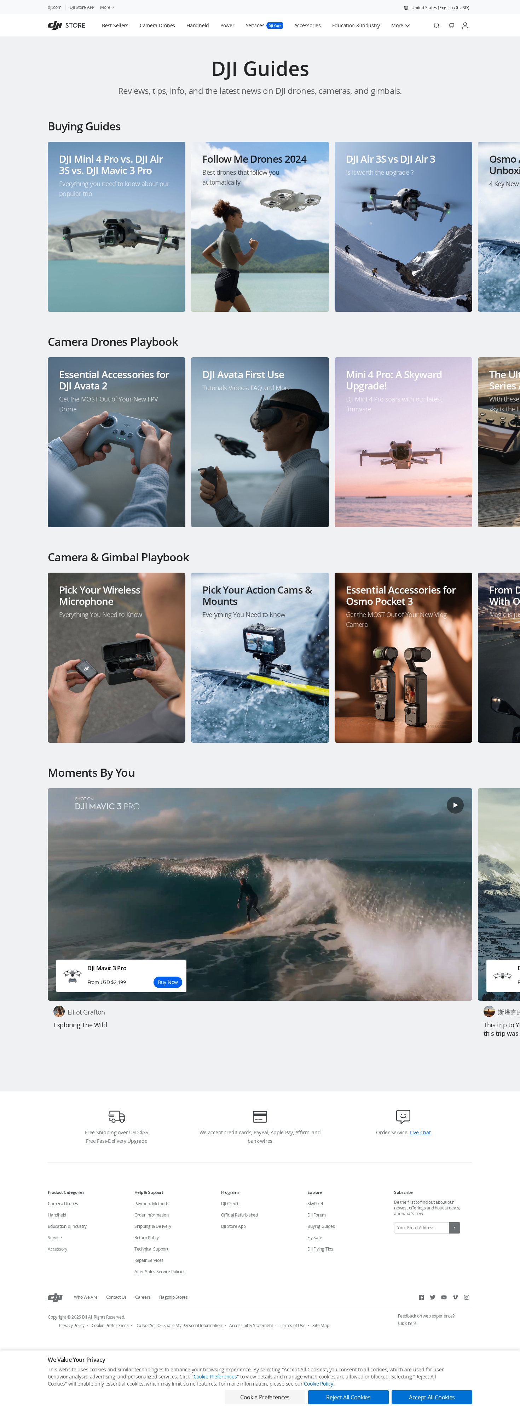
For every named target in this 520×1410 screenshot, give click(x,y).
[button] (436, 8)
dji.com (54, 7)
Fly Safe (314, 1238)
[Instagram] (466, 1297)
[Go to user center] (465, 25)
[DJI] (55, 1297)
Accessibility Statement (251, 1325)
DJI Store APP (82, 7)
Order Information (151, 1215)
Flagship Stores (173, 1297)
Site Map (320, 1325)
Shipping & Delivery (152, 1226)
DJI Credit (230, 1204)
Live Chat (420, 1132)
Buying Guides (321, 1226)
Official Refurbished (239, 1215)
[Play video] (455, 805)
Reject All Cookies (348, 1397)
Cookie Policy (318, 1383)
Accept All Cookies (432, 1397)
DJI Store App (233, 1226)
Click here (407, 1323)
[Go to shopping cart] (451, 25)
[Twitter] (432, 1297)
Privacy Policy (72, 1325)
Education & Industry (67, 1226)
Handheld (57, 1215)
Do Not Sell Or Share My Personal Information (178, 1325)
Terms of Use (292, 1325)
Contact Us (116, 1297)
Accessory (57, 1249)
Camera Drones (63, 1204)
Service (55, 1238)
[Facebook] (421, 1297)
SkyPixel (315, 1204)
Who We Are (86, 1297)
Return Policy (146, 1238)
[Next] (496, 221)
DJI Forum (316, 1215)
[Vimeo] (455, 1297)
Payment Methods (151, 1204)
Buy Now (168, 982)
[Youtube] (444, 1297)
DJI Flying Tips (320, 1249)
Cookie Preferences (110, 1325)
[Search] (437, 25)
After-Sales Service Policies (159, 1272)
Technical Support (151, 1249)
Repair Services (148, 1260)
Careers (142, 1297)
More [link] (105, 7)
